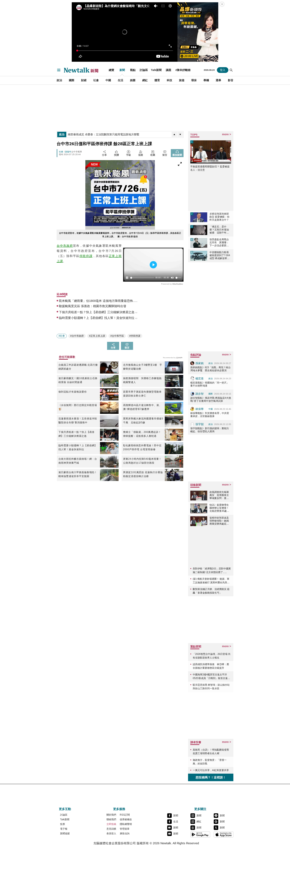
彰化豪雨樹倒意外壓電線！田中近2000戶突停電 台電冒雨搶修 (142, 447)
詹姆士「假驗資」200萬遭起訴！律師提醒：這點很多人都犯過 (142, 434)
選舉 (218, 80)
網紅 (145, 80)
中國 (108, 80)
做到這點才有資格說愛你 (72, 391)
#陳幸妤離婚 (182, 70)
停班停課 (85, 256)
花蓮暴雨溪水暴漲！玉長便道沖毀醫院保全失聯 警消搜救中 (77, 420)
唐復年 (68, 151)
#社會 (62, 336)
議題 (168, 70)
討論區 (144, 70)
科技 (169, 80)
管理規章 (124, 829)
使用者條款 (126, 819)
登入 (222, 70)
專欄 (206, 80)
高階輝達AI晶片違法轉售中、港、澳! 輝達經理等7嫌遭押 (142, 407)
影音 (230, 80)
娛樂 (132, 80)
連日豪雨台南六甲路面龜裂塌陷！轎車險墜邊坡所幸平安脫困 (77, 474)
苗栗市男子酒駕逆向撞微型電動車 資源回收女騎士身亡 (143, 393)
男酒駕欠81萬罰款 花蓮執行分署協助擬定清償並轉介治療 (143, 474)
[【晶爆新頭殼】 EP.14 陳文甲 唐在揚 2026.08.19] (197, 32)
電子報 (63, 829)
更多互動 (65, 809)
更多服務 (119, 809)
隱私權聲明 (126, 824)
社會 (96, 80)
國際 (71, 80)
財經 (84, 80)
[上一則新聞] (174, 134)
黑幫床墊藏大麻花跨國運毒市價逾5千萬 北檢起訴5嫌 (143, 420)
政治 (59, 80)
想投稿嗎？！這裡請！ (211, 777)
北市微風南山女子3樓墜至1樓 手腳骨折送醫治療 (142, 367)
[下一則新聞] (180, 134)
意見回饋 (111, 829)
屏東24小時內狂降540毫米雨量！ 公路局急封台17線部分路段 (142, 461)
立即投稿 (111, 824)
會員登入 (111, 833)
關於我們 (111, 814)
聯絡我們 (111, 819)
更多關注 (200, 809)
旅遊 (181, 80)
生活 (120, 80)
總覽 (111, 70)
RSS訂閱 (125, 814)
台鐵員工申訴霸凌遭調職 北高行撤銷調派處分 (78, 367)
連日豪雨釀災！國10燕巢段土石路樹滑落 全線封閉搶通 (77, 380)
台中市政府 (65, 245)
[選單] (59, 70)
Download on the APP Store (223, 834)
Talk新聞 (156, 70)
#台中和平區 (117, 336)
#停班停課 (134, 336)
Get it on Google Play (200, 834)
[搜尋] (231, 70)
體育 (157, 80)
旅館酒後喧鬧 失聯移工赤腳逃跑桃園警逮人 (142, 380)
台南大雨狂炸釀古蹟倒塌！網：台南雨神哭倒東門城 (77, 461)
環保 (194, 80)
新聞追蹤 (65, 833)
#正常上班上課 (97, 336)
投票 (62, 824)
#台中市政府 (77, 336)
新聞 (122, 70)
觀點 (133, 70)
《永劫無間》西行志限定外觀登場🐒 (77, 407)
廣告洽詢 (124, 833)
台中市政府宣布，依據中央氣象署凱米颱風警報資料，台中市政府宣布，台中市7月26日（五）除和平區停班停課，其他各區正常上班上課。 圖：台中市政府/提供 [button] (120, 235)
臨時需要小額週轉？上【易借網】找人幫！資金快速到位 (77, 447)
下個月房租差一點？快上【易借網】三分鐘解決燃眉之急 (76, 434)
